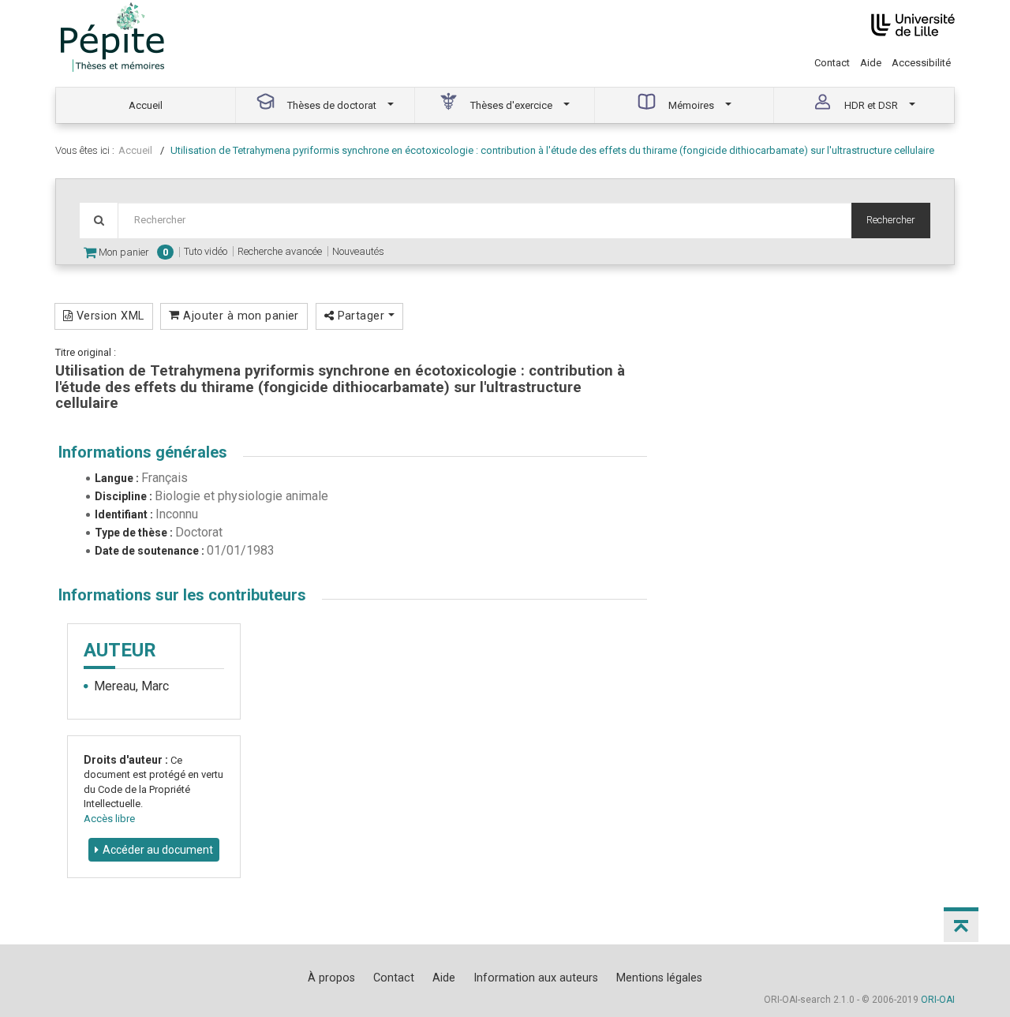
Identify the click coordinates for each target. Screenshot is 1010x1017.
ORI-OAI (938, 999)
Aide (870, 63)
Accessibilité (921, 63)
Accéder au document (158, 849)
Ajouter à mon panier (239, 315)
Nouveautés (358, 251)
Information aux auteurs (535, 977)
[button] (961, 924)
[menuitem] (146, 105)
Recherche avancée (280, 251)
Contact (832, 63)
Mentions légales (659, 977)
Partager (360, 315)
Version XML (108, 315)
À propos (331, 977)
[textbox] (484, 220)
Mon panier (132, 252)
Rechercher (890, 220)
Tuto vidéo (205, 251)
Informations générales (142, 452)
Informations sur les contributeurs (182, 595)
